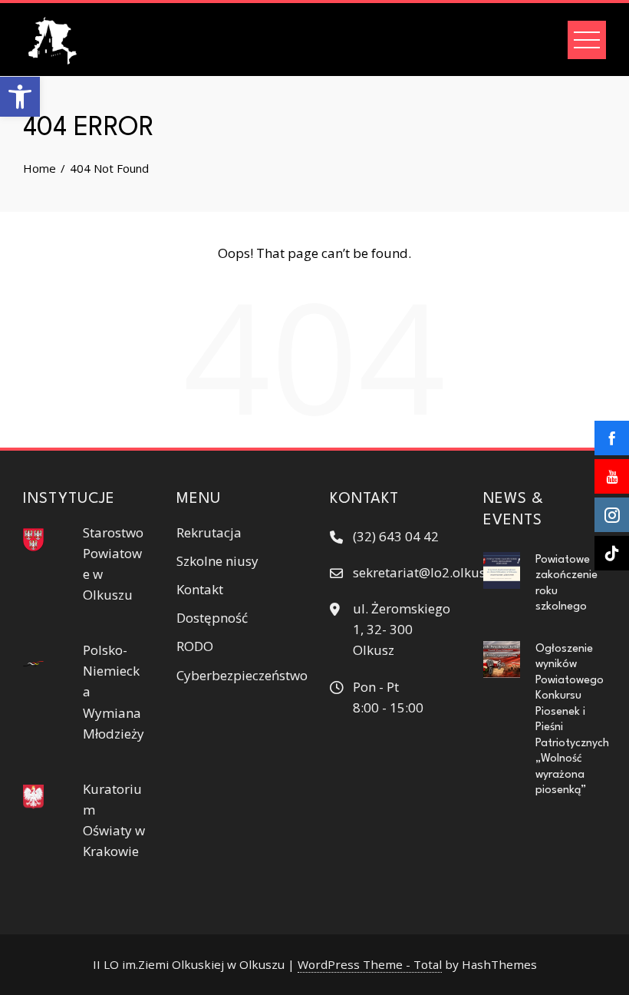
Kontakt (199, 589)
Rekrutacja (209, 532)
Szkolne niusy (217, 561)
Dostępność (212, 617)
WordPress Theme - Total (370, 964)
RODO (194, 646)
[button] (20, 97)
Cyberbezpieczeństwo (242, 675)
